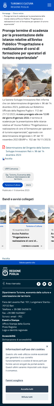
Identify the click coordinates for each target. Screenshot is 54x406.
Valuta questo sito (27, 262)
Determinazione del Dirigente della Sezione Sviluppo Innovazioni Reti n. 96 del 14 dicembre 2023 (28, 151)
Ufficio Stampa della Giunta (16, 323)
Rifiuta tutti (27, 397)
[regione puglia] (5, 5)
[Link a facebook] (38, 284)
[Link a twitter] (44, 284)
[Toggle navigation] (49, 5)
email (13, 316)
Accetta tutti (27, 389)
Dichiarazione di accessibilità (16, 339)
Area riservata (13, 283)
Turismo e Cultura (34, 226)
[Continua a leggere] (27, 214)
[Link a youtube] (50, 284)
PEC (20, 316)
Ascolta (8, 158)
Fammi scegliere (14, 380)
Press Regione (9, 327)
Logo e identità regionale (14, 330)
